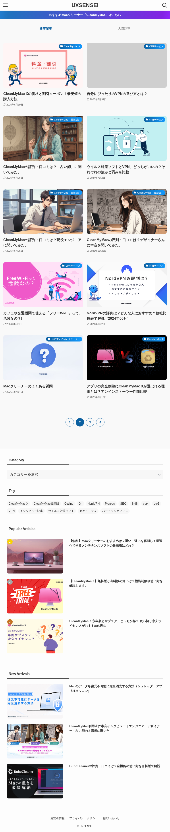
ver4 (146, 503)
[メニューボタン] (5, 5)
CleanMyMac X (18, 503)
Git (80, 503)
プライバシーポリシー (83, 818)
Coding (68, 503)
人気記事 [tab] (124, 28)
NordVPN (94, 503)
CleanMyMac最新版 (46, 503)
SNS (135, 503)
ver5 (156, 503)
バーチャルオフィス (115, 511)
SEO (123, 503)
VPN (12, 511)
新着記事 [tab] (46, 28)
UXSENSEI (85, 5)
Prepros (110, 503)
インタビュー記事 (31, 511)
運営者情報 (57, 818)
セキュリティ (88, 511)
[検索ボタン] (164, 5)
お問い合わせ (111, 818)
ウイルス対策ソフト (61, 511)
